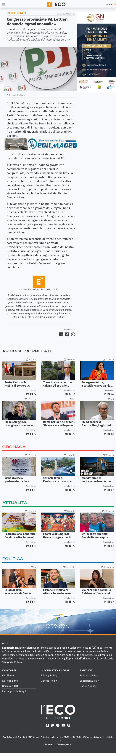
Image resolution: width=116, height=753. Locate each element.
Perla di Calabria (89, 675)
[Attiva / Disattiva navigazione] (4, 4)
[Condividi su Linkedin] (62, 334)
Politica (15, 13)
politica (12, 558)
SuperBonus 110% (90, 680)
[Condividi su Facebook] (68, 334)
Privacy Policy (49, 675)
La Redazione (10, 680)
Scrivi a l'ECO (10, 685)
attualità (14, 502)
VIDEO (110, 4)
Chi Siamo (8, 675)
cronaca (14, 446)
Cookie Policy (49, 680)
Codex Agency (88, 685)
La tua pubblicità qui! (14, 691)
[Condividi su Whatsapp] (73, 334)
